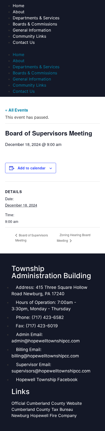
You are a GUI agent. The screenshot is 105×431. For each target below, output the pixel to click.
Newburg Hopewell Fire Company (44, 415)
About (18, 11)
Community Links (29, 36)
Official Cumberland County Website (47, 403)
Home (18, 5)
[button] (52, 48)
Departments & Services (36, 17)
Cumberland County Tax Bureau (42, 409)
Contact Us (24, 42)
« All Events (16, 110)
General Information (32, 30)
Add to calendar (31, 167)
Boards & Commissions (35, 23)
